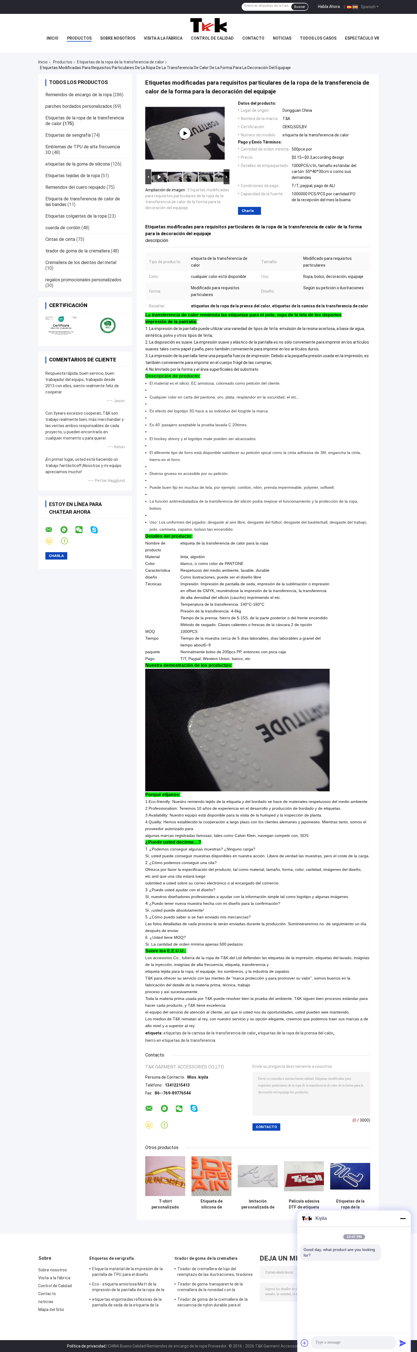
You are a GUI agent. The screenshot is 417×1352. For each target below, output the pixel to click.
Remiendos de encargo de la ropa (78, 94)
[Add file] (305, 1343)
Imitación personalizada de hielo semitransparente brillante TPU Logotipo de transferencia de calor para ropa (258, 1204)
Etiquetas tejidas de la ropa (72, 175)
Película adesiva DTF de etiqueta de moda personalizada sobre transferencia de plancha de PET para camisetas (304, 1204)
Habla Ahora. (329, 6)
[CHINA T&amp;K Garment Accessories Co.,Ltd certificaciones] (61, 325)
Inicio (52, 38)
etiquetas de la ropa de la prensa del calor (295, 1033)
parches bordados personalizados (78, 106)
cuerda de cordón (62, 227)
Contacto (253, 38)
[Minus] (402, 1218)
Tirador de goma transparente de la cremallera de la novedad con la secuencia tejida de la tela (210, 1288)
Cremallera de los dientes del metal (80, 262)
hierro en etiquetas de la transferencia (180, 1040)
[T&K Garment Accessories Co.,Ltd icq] (68, 541)
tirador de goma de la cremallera (77, 251)
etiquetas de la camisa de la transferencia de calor (209, 1033)
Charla (248, 211)
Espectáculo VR (362, 38)
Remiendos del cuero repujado (75, 187)
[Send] (402, 1343)
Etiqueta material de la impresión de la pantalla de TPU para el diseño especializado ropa (127, 1272)
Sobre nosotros (117, 38)
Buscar (299, 7)
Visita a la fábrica (163, 38)
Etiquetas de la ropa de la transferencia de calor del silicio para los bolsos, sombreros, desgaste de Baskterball (350, 1204)
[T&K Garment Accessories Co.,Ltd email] (52, 529)
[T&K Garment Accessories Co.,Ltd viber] (52, 541)
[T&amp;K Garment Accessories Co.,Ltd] (208, 25)
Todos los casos (318, 38)
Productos (79, 38)
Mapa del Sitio (51, 1309)
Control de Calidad (212, 38)
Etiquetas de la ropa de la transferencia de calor (120, 62)
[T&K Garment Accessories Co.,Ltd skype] (97, 529)
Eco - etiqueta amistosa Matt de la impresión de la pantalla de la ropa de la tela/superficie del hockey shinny (128, 1288)
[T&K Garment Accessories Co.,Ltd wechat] (82, 529)
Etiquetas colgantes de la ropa (76, 216)
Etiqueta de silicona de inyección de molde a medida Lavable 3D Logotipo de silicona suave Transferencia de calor (211, 1204)
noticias (282, 38)
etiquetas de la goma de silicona (77, 164)
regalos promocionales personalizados (83, 279)
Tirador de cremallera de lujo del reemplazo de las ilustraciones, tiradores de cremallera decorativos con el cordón (215, 1272)
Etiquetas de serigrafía (68, 135)
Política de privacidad (86, 1346)
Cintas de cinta (60, 239)
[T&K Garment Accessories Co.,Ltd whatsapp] (67, 529)
